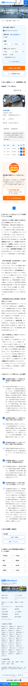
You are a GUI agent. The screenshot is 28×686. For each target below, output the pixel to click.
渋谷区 (21, 661)
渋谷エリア (4, 650)
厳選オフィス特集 (19, 602)
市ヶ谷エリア (11, 644)
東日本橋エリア (19, 632)
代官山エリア (19, 646)
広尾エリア (12, 646)
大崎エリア (19, 651)
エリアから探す (18, 595)
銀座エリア (19, 636)
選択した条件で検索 (15, 68)
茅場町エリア (4, 634)
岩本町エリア (20, 626)
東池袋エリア (4, 651)
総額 (6, 54)
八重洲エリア (12, 636)
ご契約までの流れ (19, 606)
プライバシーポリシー (6, 619)
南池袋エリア (12, 651)
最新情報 (17, 609)
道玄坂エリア (19, 650)
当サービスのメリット (6, 606)
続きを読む (6, 139)
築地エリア (12, 634)
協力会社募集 (18, 616)
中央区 (8, 661)
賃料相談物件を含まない (10, 57)
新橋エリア (12, 642)
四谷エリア (18, 644)
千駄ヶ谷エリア (13, 648)
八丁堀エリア (4, 636)
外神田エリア (4, 628)
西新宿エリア (4, 646)
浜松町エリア (19, 640)
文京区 (12, 663)
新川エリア (12, 632)
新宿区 (17, 661)
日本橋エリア (11, 630)
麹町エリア (4, 630)
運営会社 (17, 614)
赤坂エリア (4, 644)
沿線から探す (4, 595)
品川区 (3, 663)
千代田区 (3, 661)
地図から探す (4, 598)
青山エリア (18, 642)
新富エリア (18, 634)
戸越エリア (4, 653)
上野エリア (4, 655)
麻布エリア (18, 638)
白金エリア (4, 638)
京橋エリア (18, 630)
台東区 (7, 663)
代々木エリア (21, 648)
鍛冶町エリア (4, 626)
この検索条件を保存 (15, 74)
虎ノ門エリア (4, 642)
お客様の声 (4, 609)
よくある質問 (18, 611)
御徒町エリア (19, 653)
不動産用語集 (4, 614)
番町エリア (19, 628)
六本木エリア (11, 638)
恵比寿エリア (4, 648)
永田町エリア (12, 628)
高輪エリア (12, 640)
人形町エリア (4, 632)
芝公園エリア (4, 640)
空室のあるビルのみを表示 (11, 30)
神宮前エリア (11, 650)
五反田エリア (11, 653)
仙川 (6, 37)
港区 (13, 661)
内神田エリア (12, 626)
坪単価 (11, 54)
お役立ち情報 (4, 611)
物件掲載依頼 (4, 616)
